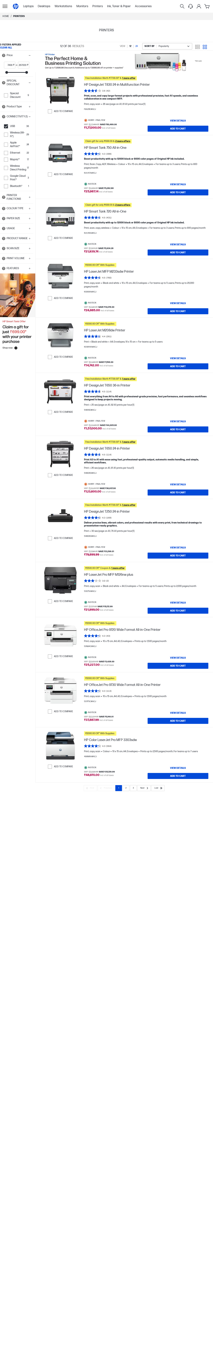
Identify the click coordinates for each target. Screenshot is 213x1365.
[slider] (6, 72)
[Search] (182, 6)
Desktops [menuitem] (44, 6)
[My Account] (199, 6)
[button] (16, 55)
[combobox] (167, 46)
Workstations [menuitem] (63, 6)
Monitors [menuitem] (82, 6)
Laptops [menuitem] (28, 6)
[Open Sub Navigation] (5, 6)
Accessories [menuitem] (143, 6)
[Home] (16, 6)
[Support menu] (190, 6)
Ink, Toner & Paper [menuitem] (119, 6)
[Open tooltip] (3, 55)
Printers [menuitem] (97, 6)
